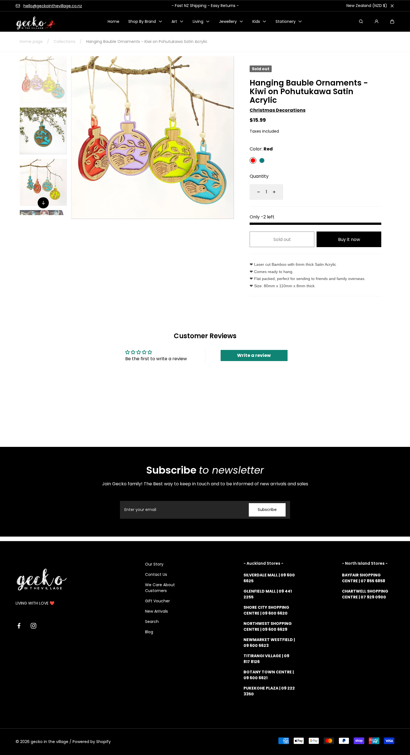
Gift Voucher (157, 601)
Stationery (286, 21)
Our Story (154, 564)
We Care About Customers (160, 587)
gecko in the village (49, 741)
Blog (149, 632)
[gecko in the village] (32, 21)
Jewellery (228, 21)
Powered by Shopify (92, 741)
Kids (256, 21)
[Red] (253, 160)
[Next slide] (43, 202)
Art (174, 21)
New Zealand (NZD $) (366, 5)
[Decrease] (255, 192)
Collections (64, 41)
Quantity (259, 176)
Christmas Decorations (277, 110)
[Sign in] (376, 21)
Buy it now (349, 239)
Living (198, 21)
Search (152, 621)
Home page (31, 41)
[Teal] (262, 160)
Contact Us (156, 574)
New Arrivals (156, 611)
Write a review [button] (254, 355)
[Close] (392, 6)
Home (113, 21)
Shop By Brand (142, 21)
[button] (392, 21)
